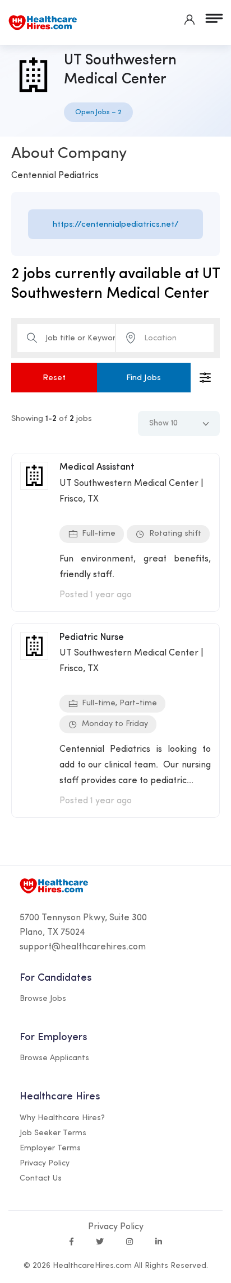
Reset (54, 378)
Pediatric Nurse (91, 637)
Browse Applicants (54, 1058)
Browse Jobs (43, 999)
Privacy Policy (45, 1163)
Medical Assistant (97, 467)
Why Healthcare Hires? (62, 1118)
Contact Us (41, 1178)
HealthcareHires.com (92, 1266)
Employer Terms (50, 1148)
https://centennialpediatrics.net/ (116, 225)
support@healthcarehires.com (83, 947)
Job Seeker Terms (53, 1133)
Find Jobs (143, 378)
